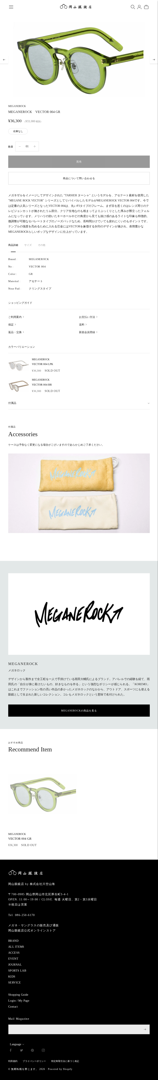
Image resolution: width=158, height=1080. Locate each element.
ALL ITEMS (16, 946)
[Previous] (4, 60)
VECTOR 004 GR (19, 836)
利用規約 (12, 1061)
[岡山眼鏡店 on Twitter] (21, 1050)
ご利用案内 (15, 317)
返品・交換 (15, 332)
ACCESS (14, 952)
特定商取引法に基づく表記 (65, 1061)
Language (15, 1044)
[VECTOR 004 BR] (18, 386)
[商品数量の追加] (19, 146)
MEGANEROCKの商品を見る (79, 710)
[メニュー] (11, 7)
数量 (10, 146)
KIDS (11, 976)
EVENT (13, 958)
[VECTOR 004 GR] (42, 794)
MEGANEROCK (17, 106)
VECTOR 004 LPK (42, 362)
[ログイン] (139, 7)
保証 (11, 324)
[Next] (154, 60)
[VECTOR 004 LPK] (18, 365)
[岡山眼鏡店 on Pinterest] (32, 1050)
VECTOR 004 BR (42, 382)
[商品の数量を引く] (34, 146)
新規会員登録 (87, 332)
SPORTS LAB (17, 970)
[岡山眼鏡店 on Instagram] (43, 1050)
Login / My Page (18, 1000)
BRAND (13, 940)
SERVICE (14, 982)
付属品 (12, 403)
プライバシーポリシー (34, 1061)
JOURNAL (15, 964)
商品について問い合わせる (79, 178)
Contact (13, 1006)
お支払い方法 (87, 317)
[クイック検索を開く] (133, 7)
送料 (81, 324)
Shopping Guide (18, 994)
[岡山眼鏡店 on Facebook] (10, 1050)
